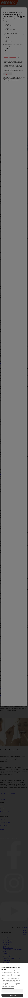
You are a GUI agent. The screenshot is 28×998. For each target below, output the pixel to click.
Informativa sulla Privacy (8, 988)
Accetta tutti (12, 995)
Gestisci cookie (12, 991)
